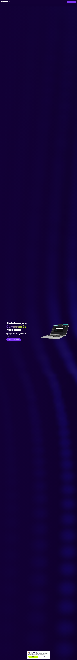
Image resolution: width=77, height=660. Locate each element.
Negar (44, 656)
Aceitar (33, 656)
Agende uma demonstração (13, 339)
